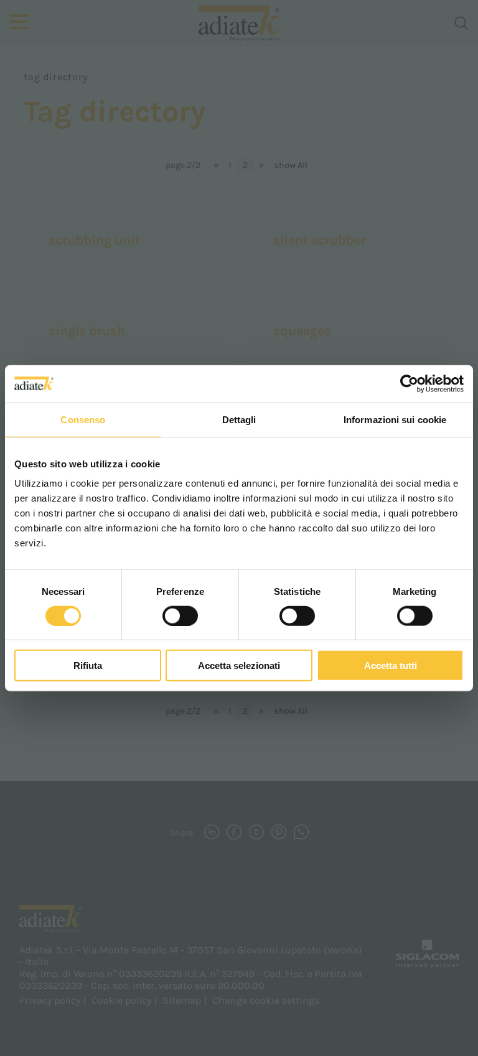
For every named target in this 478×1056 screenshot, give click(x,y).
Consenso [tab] (82, 419)
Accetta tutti (390, 665)
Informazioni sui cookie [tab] (395, 419)
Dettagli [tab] (239, 419)
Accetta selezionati (239, 665)
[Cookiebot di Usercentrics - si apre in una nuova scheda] (409, 383)
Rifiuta (87, 665)
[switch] (180, 615)
